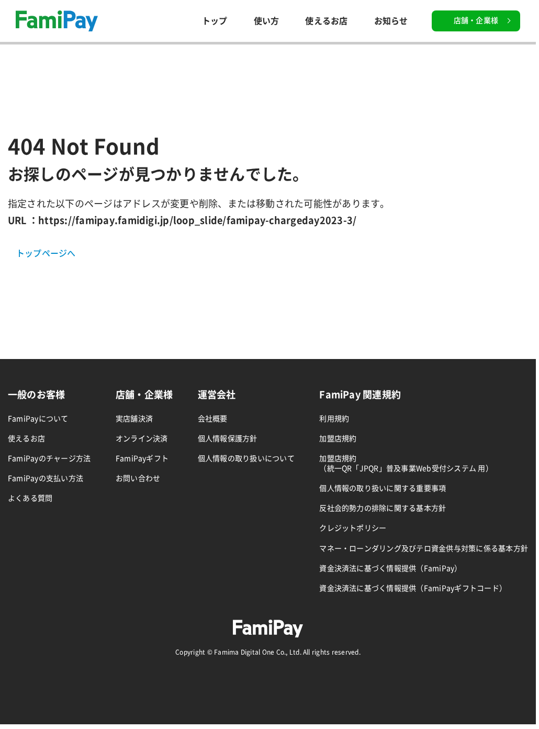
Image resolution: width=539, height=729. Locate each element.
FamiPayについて (38, 418)
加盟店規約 (337, 438)
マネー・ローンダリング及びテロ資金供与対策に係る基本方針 (423, 548)
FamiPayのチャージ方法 (49, 458)
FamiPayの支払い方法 (45, 478)
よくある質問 (30, 498)
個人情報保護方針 (227, 438)
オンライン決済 (142, 438)
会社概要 (213, 418)
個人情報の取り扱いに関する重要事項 (382, 488)
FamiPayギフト (142, 458)
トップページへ (46, 253)
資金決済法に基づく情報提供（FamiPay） (390, 568)
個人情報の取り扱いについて (246, 458)
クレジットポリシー (352, 528)
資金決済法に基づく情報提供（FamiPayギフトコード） (413, 588)
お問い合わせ (138, 478)
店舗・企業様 (476, 20)
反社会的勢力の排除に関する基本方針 (382, 508)
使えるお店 (26, 438)
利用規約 (334, 418)
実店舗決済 (134, 418)
